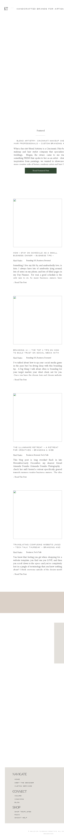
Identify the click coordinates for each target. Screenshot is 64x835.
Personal (47, 261)
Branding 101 (31, 261)
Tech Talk (44, 455)
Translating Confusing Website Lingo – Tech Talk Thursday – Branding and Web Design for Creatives (37, 547)
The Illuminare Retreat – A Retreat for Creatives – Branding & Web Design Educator (35, 450)
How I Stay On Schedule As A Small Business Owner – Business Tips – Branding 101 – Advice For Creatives (35, 255)
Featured (47, 358)
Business (40, 261)
